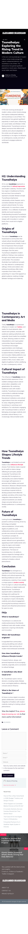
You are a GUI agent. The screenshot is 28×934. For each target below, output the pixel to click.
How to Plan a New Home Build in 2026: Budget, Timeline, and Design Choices (14, 798)
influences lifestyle (16, 464)
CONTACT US (6, 890)
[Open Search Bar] (25, 39)
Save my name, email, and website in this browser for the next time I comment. (14, 768)
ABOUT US (5, 887)
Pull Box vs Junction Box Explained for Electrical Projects (11, 840)
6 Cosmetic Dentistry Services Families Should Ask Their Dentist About (13, 811)
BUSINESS (7, 722)
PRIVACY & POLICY (8, 894)
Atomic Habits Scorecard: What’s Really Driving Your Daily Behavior (12, 854)
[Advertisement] (14, 14)
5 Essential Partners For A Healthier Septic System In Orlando (12, 824)
